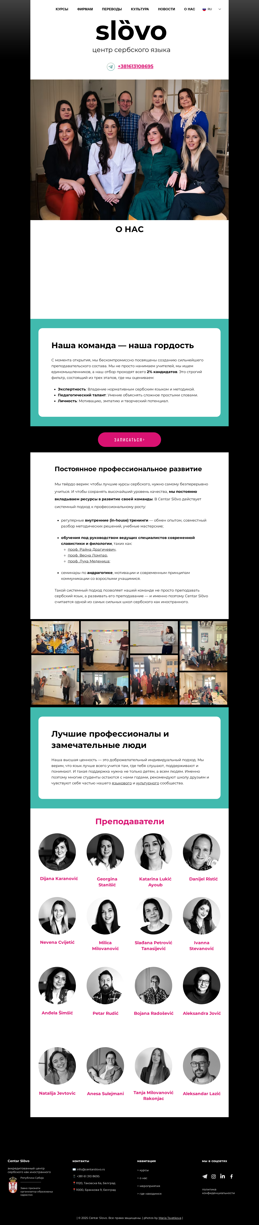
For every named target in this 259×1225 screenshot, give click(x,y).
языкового (122, 783)
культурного (147, 783)
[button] (62, 9)
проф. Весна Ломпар (87, 555)
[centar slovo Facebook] (231, 1176)
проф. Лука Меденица (88, 561)
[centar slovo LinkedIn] (222, 1176)
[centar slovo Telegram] (205, 1176)
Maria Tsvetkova (170, 1218)
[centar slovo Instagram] (214, 1176)
